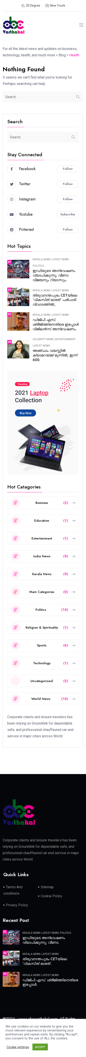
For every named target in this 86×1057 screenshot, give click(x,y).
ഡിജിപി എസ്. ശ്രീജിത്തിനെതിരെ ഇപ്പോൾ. (50, 982)
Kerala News (42, 259)
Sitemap (47, 887)
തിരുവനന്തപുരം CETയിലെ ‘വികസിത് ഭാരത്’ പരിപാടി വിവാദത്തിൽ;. (55, 300)
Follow (68, 168)
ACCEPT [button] (40, 1047)
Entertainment (65, 339)
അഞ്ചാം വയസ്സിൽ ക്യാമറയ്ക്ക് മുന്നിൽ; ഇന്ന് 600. (55, 355)
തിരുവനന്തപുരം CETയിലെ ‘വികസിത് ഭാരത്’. (44, 961)
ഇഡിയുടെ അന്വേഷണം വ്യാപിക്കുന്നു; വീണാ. (43, 940)
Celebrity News (43, 339)
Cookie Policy (51, 896)
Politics (38, 265)
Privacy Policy (17, 905)
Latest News (60, 259)
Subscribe (67, 214)
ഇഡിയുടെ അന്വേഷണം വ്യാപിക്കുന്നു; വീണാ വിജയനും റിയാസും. (54, 275)
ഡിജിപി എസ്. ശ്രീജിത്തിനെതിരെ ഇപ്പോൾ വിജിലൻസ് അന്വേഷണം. (56, 324)
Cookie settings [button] (18, 1047)
